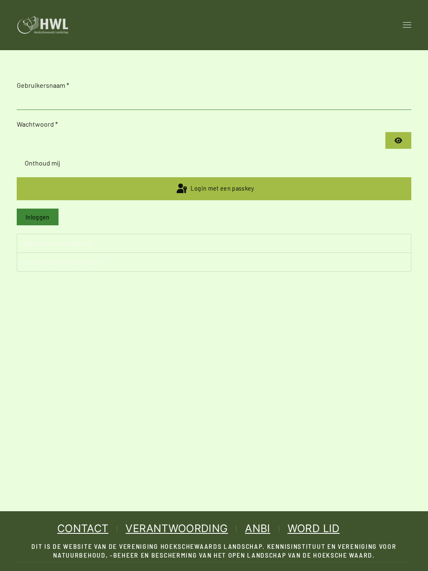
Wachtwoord (37, 124)
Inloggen (37, 217)
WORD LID (314, 528)
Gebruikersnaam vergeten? (64, 262)
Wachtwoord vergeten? (58, 243)
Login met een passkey (222, 188)
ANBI (257, 528)
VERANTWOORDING (176, 528)
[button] (407, 25)
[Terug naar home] (43, 25)
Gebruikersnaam (43, 85)
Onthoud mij (42, 163)
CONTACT (82, 528)
